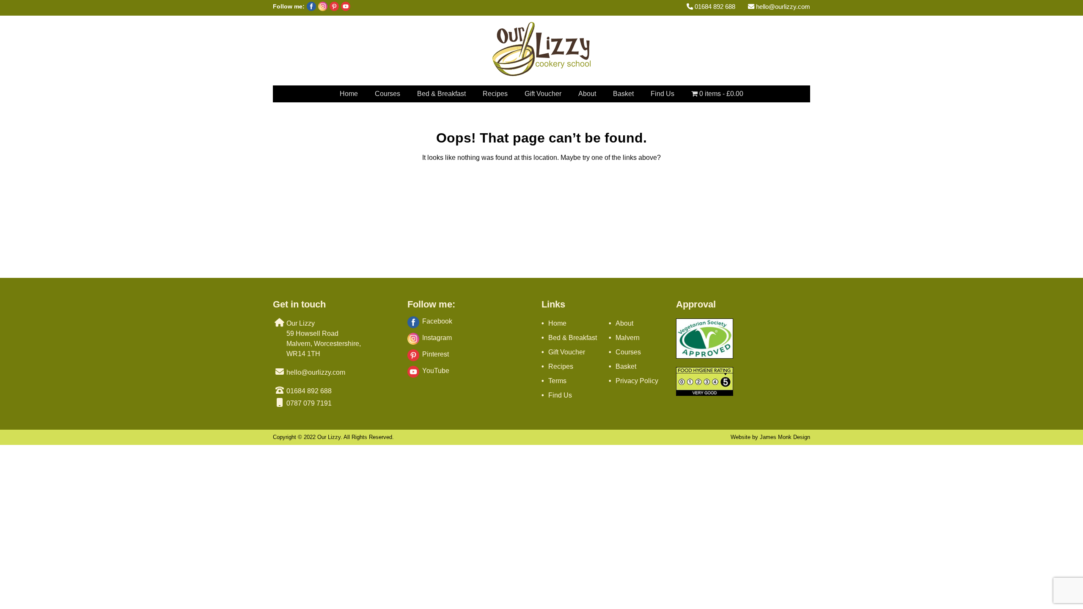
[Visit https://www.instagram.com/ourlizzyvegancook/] (321, 8)
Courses (387, 93)
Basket (623, 93)
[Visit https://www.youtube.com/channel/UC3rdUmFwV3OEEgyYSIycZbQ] (344, 8)
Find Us (662, 93)
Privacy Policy (637, 380)
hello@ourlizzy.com (782, 6)
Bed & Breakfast (441, 93)
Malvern (628, 337)
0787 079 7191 (309, 403)
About (587, 93)
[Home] (541, 73)
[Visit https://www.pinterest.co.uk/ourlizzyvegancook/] (333, 8)
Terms (557, 380)
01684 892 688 (714, 6)
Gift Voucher (543, 93)
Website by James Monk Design (770, 437)
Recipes (495, 93)
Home (349, 93)
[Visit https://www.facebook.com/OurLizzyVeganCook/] (310, 8)
